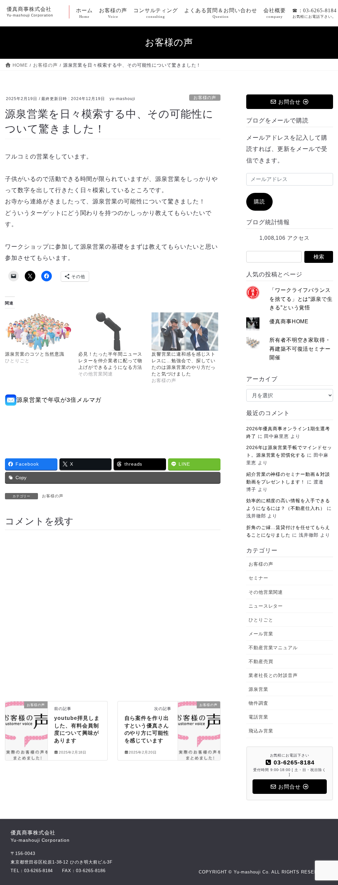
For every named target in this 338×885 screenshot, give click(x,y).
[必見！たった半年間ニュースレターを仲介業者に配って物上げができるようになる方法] (111, 331)
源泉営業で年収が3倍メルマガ (59, 400)
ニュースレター (266, 606)
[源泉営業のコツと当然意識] (38, 331)
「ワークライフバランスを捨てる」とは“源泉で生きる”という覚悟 (301, 298)
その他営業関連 (266, 592)
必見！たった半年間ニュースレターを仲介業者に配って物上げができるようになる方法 (110, 360)
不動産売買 (261, 661)
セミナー (258, 578)
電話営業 (258, 717)
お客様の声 (204, 97)
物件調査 (258, 703)
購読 (259, 201)
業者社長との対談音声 (273, 675)
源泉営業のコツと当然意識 (34, 354)
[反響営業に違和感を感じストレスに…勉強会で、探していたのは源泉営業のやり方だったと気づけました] (185, 331)
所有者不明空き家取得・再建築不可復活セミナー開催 (300, 348)
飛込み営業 (261, 730)
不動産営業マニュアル (273, 647)
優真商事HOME (289, 321)
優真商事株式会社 (40, 836)
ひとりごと (261, 619)
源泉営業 (258, 689)
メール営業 (261, 633)
